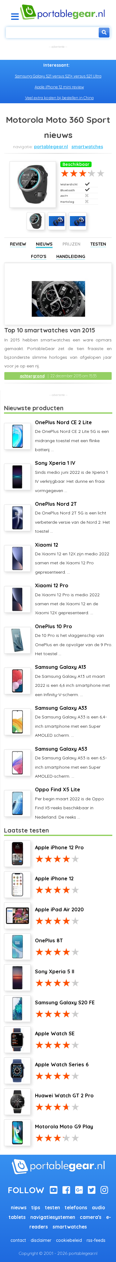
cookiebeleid (69, 1240)
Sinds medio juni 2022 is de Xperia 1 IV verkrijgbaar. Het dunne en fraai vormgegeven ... (71, 476)
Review (18, 244)
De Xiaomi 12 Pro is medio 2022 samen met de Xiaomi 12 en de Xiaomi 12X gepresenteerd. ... (67, 598)
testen (52, 1208)
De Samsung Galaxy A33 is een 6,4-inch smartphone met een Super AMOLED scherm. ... (71, 721)
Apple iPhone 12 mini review (59, 86)
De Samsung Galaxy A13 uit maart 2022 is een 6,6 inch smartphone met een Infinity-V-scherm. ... (72, 680)
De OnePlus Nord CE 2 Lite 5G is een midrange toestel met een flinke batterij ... (72, 435)
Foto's (38, 256)
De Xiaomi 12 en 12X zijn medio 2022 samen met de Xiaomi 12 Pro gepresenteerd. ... (72, 558)
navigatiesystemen (52, 1217)
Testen (98, 244)
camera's (90, 1217)
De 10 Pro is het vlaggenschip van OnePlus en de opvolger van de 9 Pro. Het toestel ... (73, 639)
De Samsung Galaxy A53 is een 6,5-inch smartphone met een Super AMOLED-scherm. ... (71, 762)
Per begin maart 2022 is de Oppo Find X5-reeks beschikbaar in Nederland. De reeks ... (69, 803)
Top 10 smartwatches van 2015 (49, 330)
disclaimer (41, 1240)
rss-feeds (96, 1240)
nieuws (19, 1208)
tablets (17, 1217)
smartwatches (87, 146)
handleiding (70, 256)
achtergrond (32, 375)
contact (18, 1240)
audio (98, 1208)
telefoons (76, 1208)
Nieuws (44, 244)
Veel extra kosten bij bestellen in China (59, 97)
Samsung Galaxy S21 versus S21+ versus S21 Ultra (58, 75)
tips (35, 1208)
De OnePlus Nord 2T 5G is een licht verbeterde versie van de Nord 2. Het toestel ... (72, 517)
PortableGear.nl (51, 146)
